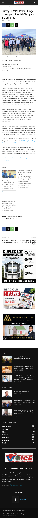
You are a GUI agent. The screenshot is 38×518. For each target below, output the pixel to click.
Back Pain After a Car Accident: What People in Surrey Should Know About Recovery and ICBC (23, 368)
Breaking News (11, 7)
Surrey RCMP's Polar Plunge (10, 218)
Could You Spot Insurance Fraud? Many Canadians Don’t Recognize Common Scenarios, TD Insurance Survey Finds (24, 377)
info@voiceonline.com (15, 485)
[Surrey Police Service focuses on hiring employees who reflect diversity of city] (9, 194)
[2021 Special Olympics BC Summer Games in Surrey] (26, 179)
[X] (8, 25)
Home (3, 7)
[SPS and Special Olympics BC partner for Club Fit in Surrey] (9, 174)
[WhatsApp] (12, 25)
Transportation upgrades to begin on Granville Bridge (27, 242)
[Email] (16, 25)
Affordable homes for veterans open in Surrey (10, 241)
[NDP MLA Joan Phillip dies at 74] (7, 393)
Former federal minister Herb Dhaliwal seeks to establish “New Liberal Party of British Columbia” (24, 411)
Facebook (23, 499)
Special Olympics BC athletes (14, 216)
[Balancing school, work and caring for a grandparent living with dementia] (7, 359)
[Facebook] (4, 25)
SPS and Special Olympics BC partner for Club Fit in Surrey (8, 182)
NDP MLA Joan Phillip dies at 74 (22, 391)
